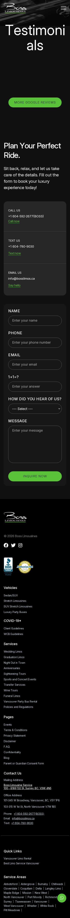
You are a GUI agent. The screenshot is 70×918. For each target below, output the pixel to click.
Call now (14, 221)
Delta (39, 888)
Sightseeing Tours (15, 673)
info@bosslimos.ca (23, 818)
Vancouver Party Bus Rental (20, 701)
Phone (15, 333)
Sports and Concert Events (20, 679)
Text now (14, 253)
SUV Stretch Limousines (18, 606)
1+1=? (13, 377)
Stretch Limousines (15, 600)
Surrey (8, 901)
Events (8, 724)
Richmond (51, 897)
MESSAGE (17, 421)
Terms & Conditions (15, 730)
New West (41, 892)
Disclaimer (10, 741)
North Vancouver (14, 897)
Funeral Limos (12, 695)
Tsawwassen (23, 901)
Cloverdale (10, 888)
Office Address (13, 795)
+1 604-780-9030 (22, 823)
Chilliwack (57, 884)
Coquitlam (26, 888)
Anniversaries (12, 668)
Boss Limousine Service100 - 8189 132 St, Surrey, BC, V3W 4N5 (27, 786)
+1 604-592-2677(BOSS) (29, 813)
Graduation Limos (14, 657)
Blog (6, 757)
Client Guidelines (14, 628)
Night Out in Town (14, 662)
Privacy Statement (15, 735)
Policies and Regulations (18, 706)
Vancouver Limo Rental (17, 858)
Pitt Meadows (12, 910)
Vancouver (40, 901)
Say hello (14, 285)
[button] (63, 8)
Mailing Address (13, 780)
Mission (26, 892)
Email (14, 355)
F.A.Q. (7, 746)
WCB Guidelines (13, 634)
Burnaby (43, 884)
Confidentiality (12, 752)
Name (14, 311)
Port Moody (35, 897)
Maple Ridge (11, 892)
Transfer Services (14, 684)
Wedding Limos (13, 651)
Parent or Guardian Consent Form (24, 763)
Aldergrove (28, 884)
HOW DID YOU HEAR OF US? (35, 399)
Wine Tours (11, 690)
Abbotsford (11, 884)
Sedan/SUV (11, 595)
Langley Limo (53, 888)
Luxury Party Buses (15, 612)
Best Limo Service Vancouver (21, 863)
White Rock (47, 905)
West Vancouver (14, 905)
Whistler (32, 905)
